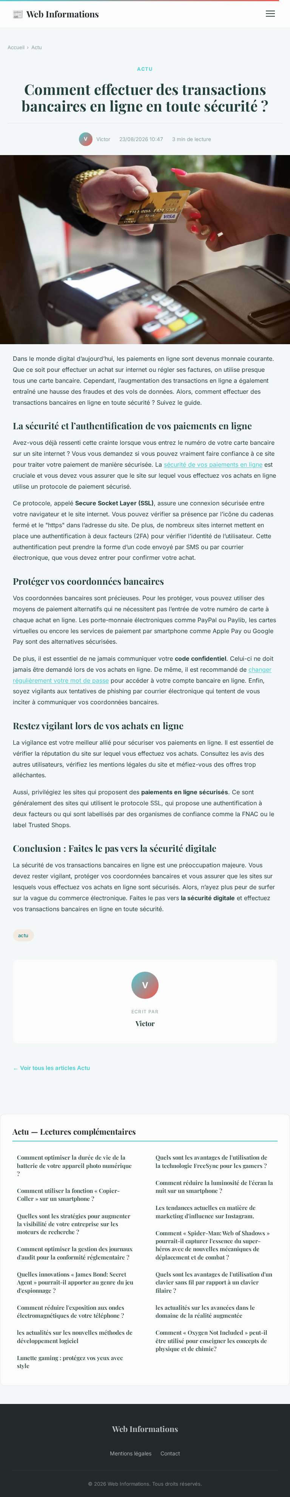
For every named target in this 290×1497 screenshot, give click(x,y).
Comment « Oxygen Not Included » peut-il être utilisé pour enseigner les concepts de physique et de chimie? (211, 1341)
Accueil (16, 47)
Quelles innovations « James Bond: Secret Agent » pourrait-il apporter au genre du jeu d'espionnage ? (75, 1282)
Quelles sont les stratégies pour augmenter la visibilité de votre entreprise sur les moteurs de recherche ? (73, 1224)
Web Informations (55, 14)
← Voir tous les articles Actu (51, 1068)
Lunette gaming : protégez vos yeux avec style (70, 1362)
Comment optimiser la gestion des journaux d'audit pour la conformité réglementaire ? (75, 1253)
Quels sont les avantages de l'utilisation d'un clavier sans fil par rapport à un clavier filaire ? (214, 1282)
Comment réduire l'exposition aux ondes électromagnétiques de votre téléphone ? (70, 1311)
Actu (36, 47)
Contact (170, 1453)
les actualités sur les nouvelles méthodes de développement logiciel (75, 1336)
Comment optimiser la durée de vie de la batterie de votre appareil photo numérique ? (74, 1165)
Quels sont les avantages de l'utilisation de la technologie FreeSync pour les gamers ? (211, 1161)
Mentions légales (130, 1453)
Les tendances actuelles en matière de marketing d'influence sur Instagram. (206, 1211)
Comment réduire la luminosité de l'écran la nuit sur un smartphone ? (214, 1186)
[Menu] (270, 14)
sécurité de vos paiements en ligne (213, 464)
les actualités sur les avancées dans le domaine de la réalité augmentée (205, 1311)
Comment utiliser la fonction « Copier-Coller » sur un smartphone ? (68, 1194)
